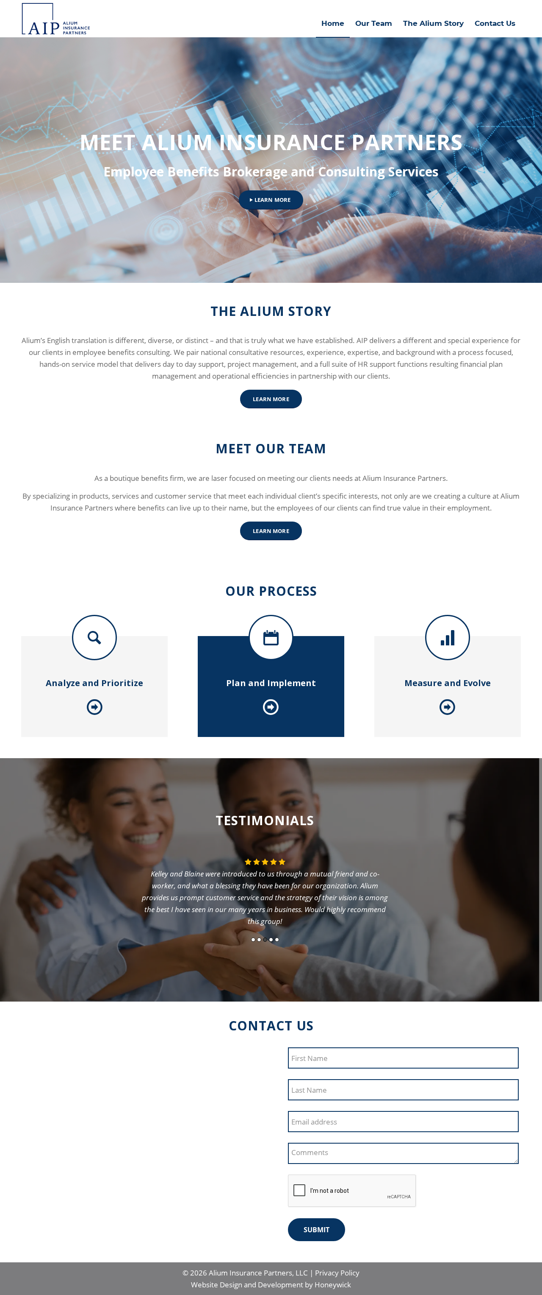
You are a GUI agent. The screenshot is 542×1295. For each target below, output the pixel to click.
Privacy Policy (337, 1273)
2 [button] (259, 940)
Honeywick (333, 1284)
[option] (265, 889)
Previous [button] (124, 895)
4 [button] (271, 940)
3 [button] (265, 940)
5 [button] (277, 940)
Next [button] (406, 895)
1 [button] (253, 940)
